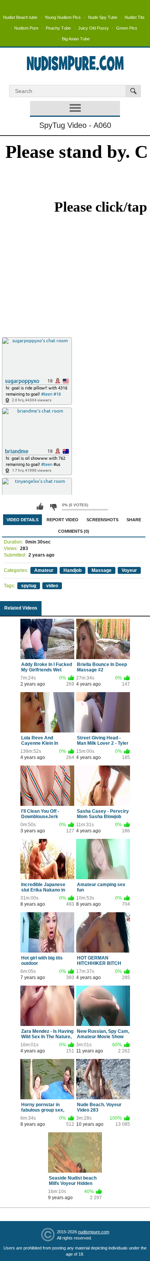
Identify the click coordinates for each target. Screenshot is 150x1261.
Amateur (43, 570)
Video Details (22, 519)
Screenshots (102, 519)
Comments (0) (73, 531)
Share (134, 519)
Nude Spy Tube (102, 17)
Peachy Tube (58, 28)
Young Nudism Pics (63, 17)
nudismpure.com (93, 1232)
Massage (102, 570)
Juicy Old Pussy (93, 28)
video (52, 585)
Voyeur (129, 570)
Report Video (62, 519)
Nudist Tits (135, 17)
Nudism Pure (26, 28)
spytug (28, 585)
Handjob (72, 570)
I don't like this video (53, 506)
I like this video (40, 506)
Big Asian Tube (76, 38)
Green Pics (126, 28)
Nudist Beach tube (20, 17)
